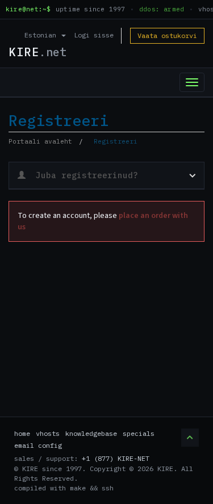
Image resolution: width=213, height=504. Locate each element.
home (22, 433)
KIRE (37, 52)
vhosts (48, 433)
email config (38, 445)
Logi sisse (94, 35)
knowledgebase (91, 433)
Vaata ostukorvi (167, 35)
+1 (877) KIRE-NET (115, 458)
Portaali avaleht (40, 141)
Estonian (42, 35)
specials (138, 433)
